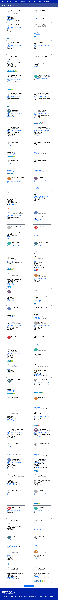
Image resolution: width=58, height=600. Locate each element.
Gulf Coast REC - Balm (37, 339)
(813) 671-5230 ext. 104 (40, 577)
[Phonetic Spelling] (48, 75)
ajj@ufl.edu (9, 299)
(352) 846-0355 (11, 53)
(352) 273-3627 (11, 68)
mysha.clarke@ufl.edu (11, 153)
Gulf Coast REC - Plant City (38, 13)
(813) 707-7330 (38, 18)
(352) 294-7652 (11, 204)
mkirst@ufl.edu (10, 331)
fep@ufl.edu (9, 468)
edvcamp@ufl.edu (10, 137)
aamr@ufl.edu (36, 17)
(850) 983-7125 (38, 558)
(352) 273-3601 (38, 408)
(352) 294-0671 (11, 578)
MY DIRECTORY (24, 1)
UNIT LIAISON (32, 1)
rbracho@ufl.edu (37, 104)
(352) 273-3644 (38, 501)
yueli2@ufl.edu (9, 372)
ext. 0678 (37, 220)
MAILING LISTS (17, 1)
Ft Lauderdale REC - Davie (11, 261)
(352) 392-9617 (11, 138)
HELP (44, 1)
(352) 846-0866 (38, 390)
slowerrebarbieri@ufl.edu (11, 390)
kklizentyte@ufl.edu (10, 345)
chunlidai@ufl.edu (37, 187)
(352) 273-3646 (38, 375)
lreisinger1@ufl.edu (37, 485)
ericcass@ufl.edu (37, 135)
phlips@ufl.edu (36, 454)
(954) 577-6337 (38, 467)
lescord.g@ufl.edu (37, 357)
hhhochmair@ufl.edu (10, 265)
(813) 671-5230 (11, 171)
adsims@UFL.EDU (37, 517)
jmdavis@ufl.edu (37, 202)
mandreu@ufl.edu (10, 51)
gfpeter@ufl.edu (10, 453)
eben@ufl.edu (36, 120)
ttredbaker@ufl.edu (10, 19)
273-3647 (10, 439)
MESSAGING (39, 1)
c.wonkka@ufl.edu (37, 557)
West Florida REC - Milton (38, 215)
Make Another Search (29, 586)
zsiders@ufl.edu (37, 500)
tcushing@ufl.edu (10, 188)
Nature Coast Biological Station (39, 27)
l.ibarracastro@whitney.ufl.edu (39, 282)
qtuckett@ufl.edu (10, 545)
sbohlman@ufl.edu (10, 102)
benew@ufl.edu (10, 560)
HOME (11, 1)
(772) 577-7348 (11, 420)
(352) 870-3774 (11, 300)
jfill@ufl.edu (36, 235)
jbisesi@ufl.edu (36, 84)
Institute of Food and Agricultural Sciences (29, 595)
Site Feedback (4, 595)
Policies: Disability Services (39, 596)
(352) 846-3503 (11, 104)
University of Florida (19, 595)
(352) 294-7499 (11, 284)
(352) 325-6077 (38, 34)
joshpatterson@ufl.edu (38, 421)
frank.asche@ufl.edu (37, 50)
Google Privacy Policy (30, 596)
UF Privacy (46, 596)
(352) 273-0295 (38, 301)
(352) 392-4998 (38, 188)
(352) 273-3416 (38, 171)
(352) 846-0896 (11, 454)
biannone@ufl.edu (10, 283)
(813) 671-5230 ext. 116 (13, 546)
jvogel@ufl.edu (36, 545)
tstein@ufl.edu (9, 531)
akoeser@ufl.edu (37, 344)
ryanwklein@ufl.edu (37, 331)
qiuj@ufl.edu (36, 466)
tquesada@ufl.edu (10, 483)
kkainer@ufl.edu (37, 317)
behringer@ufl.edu (10, 86)
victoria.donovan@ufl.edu (38, 219)
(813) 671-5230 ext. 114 (40, 136)
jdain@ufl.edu (9, 203)
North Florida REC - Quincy (11, 400)
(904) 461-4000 (38, 283)
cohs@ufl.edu (9, 419)
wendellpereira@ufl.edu (38, 436)
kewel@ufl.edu (9, 236)
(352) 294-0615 (11, 36)
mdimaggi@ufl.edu (10, 220)
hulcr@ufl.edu (36, 266)
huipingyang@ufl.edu (10, 577)
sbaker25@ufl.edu (10, 67)
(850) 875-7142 (11, 406)
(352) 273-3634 (11, 87)
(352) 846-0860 (11, 532)
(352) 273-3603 (38, 455)
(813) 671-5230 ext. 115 (13, 221)
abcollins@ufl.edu (10, 170)
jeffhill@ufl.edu (36, 251)
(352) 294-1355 (38, 486)
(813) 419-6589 (38, 345)
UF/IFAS (47, 1)
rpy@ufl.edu (36, 576)
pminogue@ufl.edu (10, 405)
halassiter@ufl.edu (10, 358)
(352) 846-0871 (11, 484)
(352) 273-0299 (38, 267)
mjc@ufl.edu (36, 152)
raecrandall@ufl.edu (37, 170)
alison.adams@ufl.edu (11, 35)
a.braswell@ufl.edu (10, 116)
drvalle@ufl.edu (10, 500)
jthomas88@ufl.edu (37, 529)
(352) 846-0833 (38, 318)
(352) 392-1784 (38, 203)
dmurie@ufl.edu (37, 407)
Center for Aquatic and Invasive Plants (40, 78)
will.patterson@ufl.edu (11, 438)
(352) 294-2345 (38, 85)
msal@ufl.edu (36, 33)
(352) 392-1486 (11, 469)
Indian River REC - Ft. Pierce (12, 415)
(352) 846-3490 (38, 153)
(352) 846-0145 (38, 105)
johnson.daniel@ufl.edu (38, 300)
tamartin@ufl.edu (37, 389)
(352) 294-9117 (11, 189)
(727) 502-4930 (11, 391)
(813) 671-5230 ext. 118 (40, 252)
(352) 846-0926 (11, 154)
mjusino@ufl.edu (10, 316)
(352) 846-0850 (11, 20)
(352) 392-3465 (11, 561)
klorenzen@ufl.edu (37, 374)
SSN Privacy (51, 596)
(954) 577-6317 (11, 266)
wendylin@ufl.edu (37, 66)
